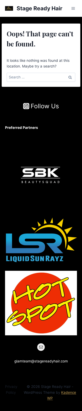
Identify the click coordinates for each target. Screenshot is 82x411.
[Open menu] (73, 8)
